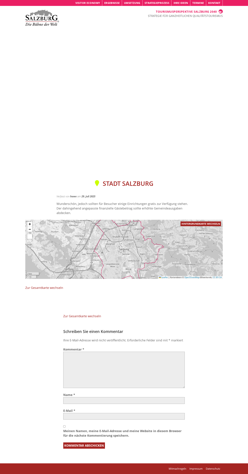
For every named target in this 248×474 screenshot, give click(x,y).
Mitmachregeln (177, 468)
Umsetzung (132, 3)
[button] (29, 224)
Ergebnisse (112, 3)
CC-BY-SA (217, 277)
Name (69, 395)
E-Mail (69, 411)
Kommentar (73, 349)
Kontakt (214, 3)
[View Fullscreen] (29, 236)
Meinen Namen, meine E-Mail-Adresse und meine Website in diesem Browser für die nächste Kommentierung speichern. (122, 433)
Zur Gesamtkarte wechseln (44, 288)
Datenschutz (213, 468)
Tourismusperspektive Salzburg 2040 (186, 12)
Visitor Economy (87, 3)
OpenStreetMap (191, 277)
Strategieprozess (157, 3)
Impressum (196, 468)
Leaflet (164, 277)
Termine (198, 3)
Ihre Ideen (181, 3)
